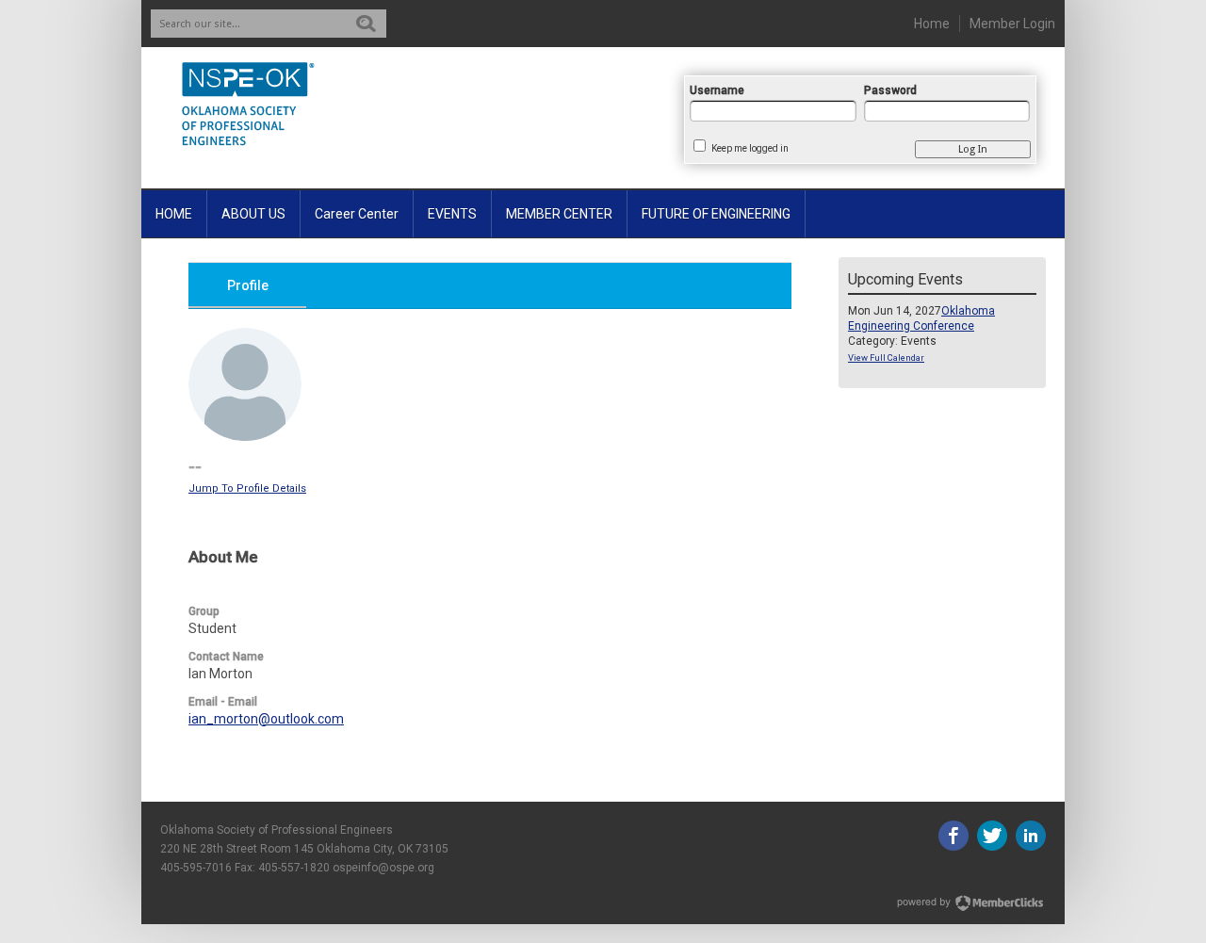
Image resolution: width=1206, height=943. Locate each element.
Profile (248, 285)
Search (366, 23)
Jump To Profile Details (247, 488)
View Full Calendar (886, 357)
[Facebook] (953, 836)
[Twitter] (992, 836)
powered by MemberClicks (971, 903)
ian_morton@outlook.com (266, 718)
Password (890, 90)
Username (717, 90)
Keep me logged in (750, 148)
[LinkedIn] (1031, 836)
